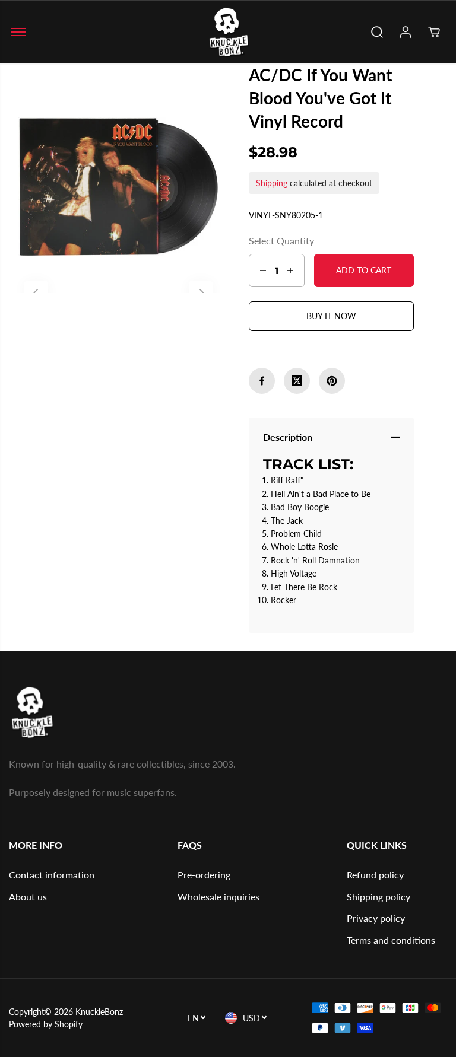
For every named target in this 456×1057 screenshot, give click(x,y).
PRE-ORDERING (204, 874)
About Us (28, 896)
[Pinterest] (332, 381)
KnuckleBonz (99, 1012)
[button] (18, 32)
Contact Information (51, 874)
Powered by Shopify (46, 1024)
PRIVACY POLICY (376, 918)
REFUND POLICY (375, 874)
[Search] (377, 32)
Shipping (271, 183)
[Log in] (405, 32)
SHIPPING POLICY (378, 896)
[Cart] (434, 32)
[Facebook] (262, 381)
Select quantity (281, 240)
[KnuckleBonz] (228, 32)
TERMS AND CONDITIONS (391, 939)
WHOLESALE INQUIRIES (218, 896)
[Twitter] (297, 381)
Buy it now (331, 316)
